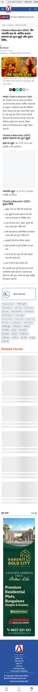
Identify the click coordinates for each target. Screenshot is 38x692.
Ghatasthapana (29, 312)
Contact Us (19, 661)
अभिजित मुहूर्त (6, 327)
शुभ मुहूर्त (32, 338)
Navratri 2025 (19, 315)
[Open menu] (3, 9)
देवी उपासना (5, 334)
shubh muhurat (28, 323)
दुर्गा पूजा (14, 330)
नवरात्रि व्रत (15, 338)
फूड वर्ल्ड (4, 513)
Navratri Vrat (30, 319)
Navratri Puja (19, 319)
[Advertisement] (19, 169)
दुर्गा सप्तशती (22, 330)
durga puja (5, 312)
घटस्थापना (26, 327)
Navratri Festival (7, 319)
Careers (19, 666)
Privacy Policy (19, 669)
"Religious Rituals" (8, 304)
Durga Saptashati (17, 312)
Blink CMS (24, 681)
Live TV (19, 664)
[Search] (30, 9)
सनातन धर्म (5, 342)
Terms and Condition (19, 671)
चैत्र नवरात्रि (5, 330)
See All (34, 513)
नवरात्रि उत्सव (24, 334)
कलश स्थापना (17, 327)
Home (4, 25)
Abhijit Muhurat (7, 308)
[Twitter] (14, 89)
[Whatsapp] (17, 89)
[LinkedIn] (20, 89)
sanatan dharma (16, 323)
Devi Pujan (18, 308)
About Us (28, 2)
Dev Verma (4, 48)
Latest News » (10, 25)
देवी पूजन (14, 334)
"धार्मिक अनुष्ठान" (22, 304)
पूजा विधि (24, 338)
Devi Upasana (29, 308)
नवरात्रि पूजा (5, 338)
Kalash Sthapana (7, 315)
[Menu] (35, 9)
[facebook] (10, 89)
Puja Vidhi (5, 323)
